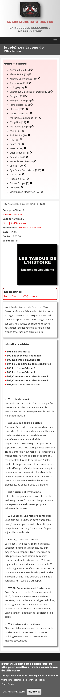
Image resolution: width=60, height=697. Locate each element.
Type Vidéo (9, 227)
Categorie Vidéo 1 (13, 210)
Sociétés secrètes (22, 161)
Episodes (8, 240)
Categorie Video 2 (13, 218)
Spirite (17, 165)
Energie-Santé (20, 100)
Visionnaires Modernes (25, 191)
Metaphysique (20, 126)
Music (15, 130)
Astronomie (19, 83)
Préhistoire (18, 135)
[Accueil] (30, 9)
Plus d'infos (7, 684)
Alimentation (19, 74)
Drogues (17, 96)
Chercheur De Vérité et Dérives (30, 91)
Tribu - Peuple (19, 183)
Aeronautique (20, 69)
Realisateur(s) (12, 291)
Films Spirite (20, 104)
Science (16, 148)
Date (5, 231)
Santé (15, 143)
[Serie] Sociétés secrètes (16, 223)
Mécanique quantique (24, 117)
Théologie (18, 178)
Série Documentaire (30, 227)
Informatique (19, 113)
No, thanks (34, 691)
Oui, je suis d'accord (14, 691)
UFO (15, 187)
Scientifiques (19, 152)
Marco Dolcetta (12, 296)
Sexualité (17, 157)
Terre (15, 174)
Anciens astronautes (23, 78)
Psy (14, 139)
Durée (6, 236)
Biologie (17, 87)
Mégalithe (18, 122)
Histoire (17, 109)
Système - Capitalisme (25, 170)
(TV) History (30, 296)
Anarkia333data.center (30, 22)
